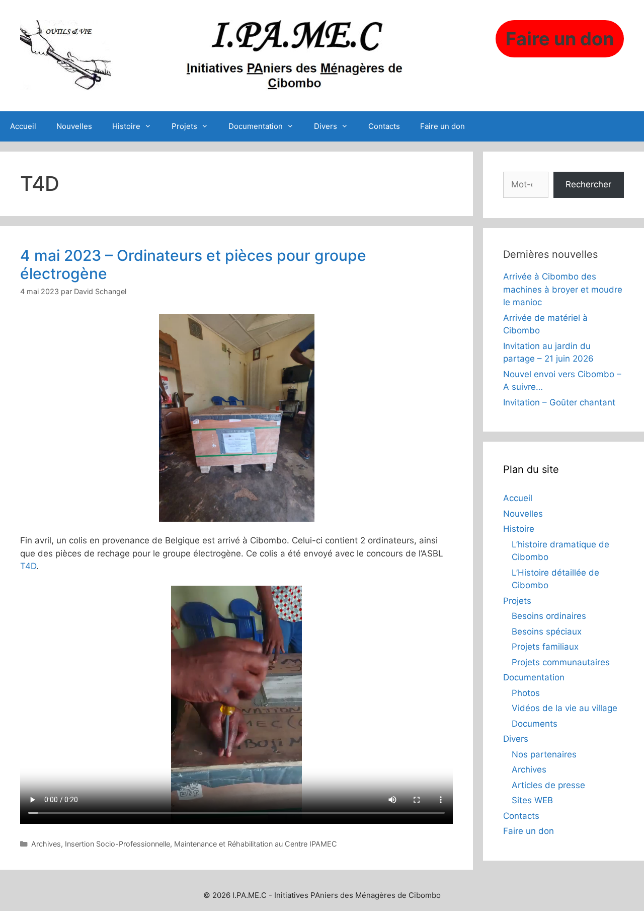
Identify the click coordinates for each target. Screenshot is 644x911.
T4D (28, 566)
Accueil (23, 126)
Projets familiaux (545, 647)
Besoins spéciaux (547, 631)
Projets (184, 126)
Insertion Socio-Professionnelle (117, 843)
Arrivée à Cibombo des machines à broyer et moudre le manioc (562, 289)
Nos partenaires (544, 754)
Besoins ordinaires (549, 616)
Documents (534, 724)
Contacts (384, 126)
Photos (526, 693)
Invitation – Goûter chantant (559, 402)
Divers (325, 126)
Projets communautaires (561, 662)
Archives (46, 843)
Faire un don (442, 126)
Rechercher (588, 184)
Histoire (126, 126)
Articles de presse (548, 785)
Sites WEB (532, 800)
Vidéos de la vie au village (564, 708)
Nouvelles (74, 126)
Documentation (255, 126)
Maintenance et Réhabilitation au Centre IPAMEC (255, 843)
